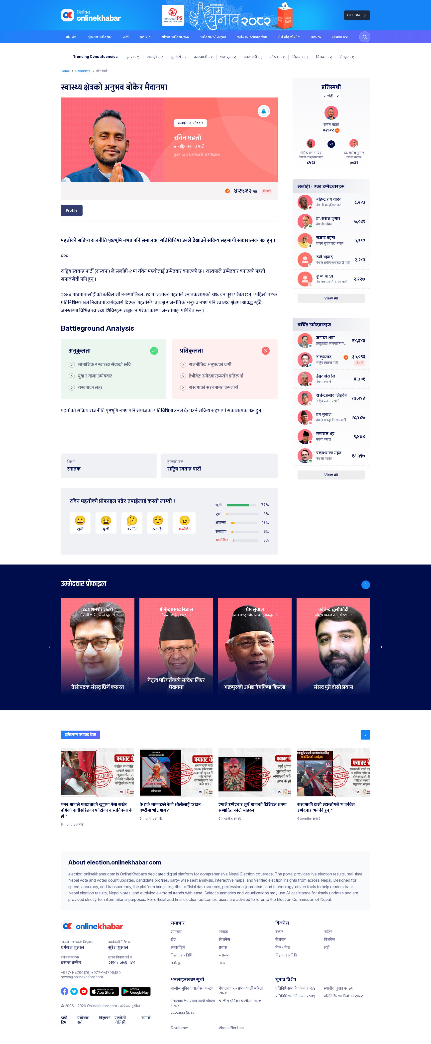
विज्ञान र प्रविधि (181, 955)
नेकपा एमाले (323, 382)
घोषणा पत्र (340, 37)
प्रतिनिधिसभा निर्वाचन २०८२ (343, 996)
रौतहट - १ (347, 57)
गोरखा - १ (277, 57)
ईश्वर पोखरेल (325, 376)
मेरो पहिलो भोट (289, 37)
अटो (326, 947)
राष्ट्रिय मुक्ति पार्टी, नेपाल (329, 244)
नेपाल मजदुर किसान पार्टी (331, 420)
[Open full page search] (364, 36)
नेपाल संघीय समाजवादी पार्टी (333, 263)
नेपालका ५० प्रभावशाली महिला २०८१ (241, 990)
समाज (223, 932)
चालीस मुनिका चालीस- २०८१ (240, 1001)
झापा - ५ (132, 57)
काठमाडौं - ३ (253, 57)
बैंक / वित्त (282, 947)
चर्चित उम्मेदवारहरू (175, 37)
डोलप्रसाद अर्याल (323, 357)
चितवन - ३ (300, 57)
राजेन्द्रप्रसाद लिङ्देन (331, 395)
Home (65, 71)
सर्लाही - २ (184, 123)
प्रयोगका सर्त (83, 1020)
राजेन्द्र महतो (325, 238)
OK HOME (354, 15)
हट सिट (145, 37)
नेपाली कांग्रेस (324, 224)
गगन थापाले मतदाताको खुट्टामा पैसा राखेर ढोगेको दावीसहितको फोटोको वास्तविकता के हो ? (96, 810)
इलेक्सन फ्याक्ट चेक (252, 37)
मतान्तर (316, 37)
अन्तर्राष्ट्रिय (178, 947)
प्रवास (223, 947)
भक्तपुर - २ (228, 57)
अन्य (222, 963)
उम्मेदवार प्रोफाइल (213, 37)
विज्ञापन (104, 1018)
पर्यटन (328, 932)
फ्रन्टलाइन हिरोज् (183, 1013)
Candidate (83, 71)
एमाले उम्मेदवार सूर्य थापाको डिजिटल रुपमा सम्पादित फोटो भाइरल (252, 807)
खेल (173, 939)
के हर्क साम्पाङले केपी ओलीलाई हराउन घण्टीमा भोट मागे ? (170, 807)
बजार (279, 932)
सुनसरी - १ (178, 57)
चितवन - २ (324, 57)
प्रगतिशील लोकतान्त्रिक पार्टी (330, 344)
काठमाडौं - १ (203, 57)
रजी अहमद (324, 257)
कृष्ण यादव (324, 276)
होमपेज (71, 37)
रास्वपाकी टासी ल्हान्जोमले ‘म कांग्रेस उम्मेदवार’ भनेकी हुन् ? (326, 807)
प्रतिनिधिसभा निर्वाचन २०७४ (295, 988)
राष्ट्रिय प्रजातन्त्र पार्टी (327, 401)
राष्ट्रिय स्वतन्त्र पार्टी (191, 146)
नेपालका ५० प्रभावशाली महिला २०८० (193, 1003)
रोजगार (280, 939)
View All (331, 298)
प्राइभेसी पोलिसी (120, 1020)
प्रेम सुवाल (323, 415)
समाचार (176, 932)
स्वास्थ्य (224, 955)
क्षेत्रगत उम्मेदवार (99, 37)
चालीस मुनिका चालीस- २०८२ (192, 988)
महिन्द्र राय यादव (311, 153)
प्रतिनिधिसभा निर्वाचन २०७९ (295, 996)
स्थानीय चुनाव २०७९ (338, 988)
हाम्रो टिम (64, 1020)
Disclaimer (179, 1028)
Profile (72, 210)
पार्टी (125, 37)
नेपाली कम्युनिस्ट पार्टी (328, 205)
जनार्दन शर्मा (325, 338)
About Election (231, 1028)
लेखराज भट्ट (325, 434)
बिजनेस (224, 939)
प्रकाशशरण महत (328, 453)
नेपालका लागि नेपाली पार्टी (331, 282)
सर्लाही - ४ (155, 57)
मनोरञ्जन (177, 963)
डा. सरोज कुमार (354, 153)
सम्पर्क (146, 1018)
